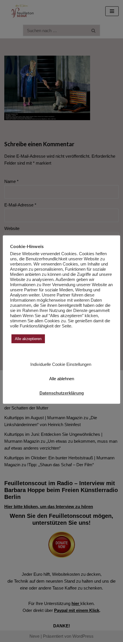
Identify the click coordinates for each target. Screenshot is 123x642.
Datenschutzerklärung (61, 393)
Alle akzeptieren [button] (28, 339)
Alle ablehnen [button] (61, 378)
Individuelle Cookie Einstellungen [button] (60, 364)
